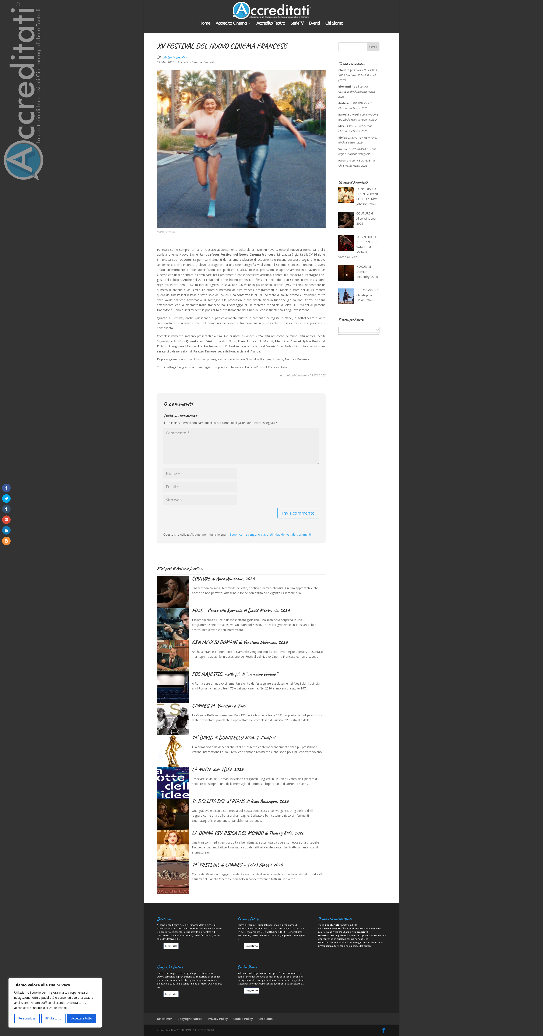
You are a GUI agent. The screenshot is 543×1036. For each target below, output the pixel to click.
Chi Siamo (334, 24)
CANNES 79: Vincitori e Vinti (218, 705)
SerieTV (297, 24)
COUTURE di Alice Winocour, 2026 (223, 578)
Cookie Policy (243, 1019)
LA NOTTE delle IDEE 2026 (217, 769)
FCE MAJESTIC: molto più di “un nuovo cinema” (234, 674)
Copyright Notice (190, 1019)
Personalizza (27, 1018)
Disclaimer (164, 1019)
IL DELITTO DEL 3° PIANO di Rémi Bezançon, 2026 (240, 801)
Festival (209, 62)
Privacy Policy (218, 1019)
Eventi (314, 24)
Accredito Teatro (270, 24)
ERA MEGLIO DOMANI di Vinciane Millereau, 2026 (240, 642)
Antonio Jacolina (175, 57)
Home (204, 24)
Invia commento (298, 513)
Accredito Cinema (231, 24)
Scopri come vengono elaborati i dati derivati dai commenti (270, 534)
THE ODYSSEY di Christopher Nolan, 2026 (356, 92)
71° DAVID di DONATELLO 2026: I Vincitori (233, 737)
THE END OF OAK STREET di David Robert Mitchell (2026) (357, 75)
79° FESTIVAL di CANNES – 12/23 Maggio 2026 (237, 864)
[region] (55, 1003)
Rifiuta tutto (53, 1018)
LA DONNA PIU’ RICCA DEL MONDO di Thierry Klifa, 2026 (248, 833)
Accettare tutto (81, 1018)
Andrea (343, 103)
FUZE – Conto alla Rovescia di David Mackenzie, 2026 (241, 610)
